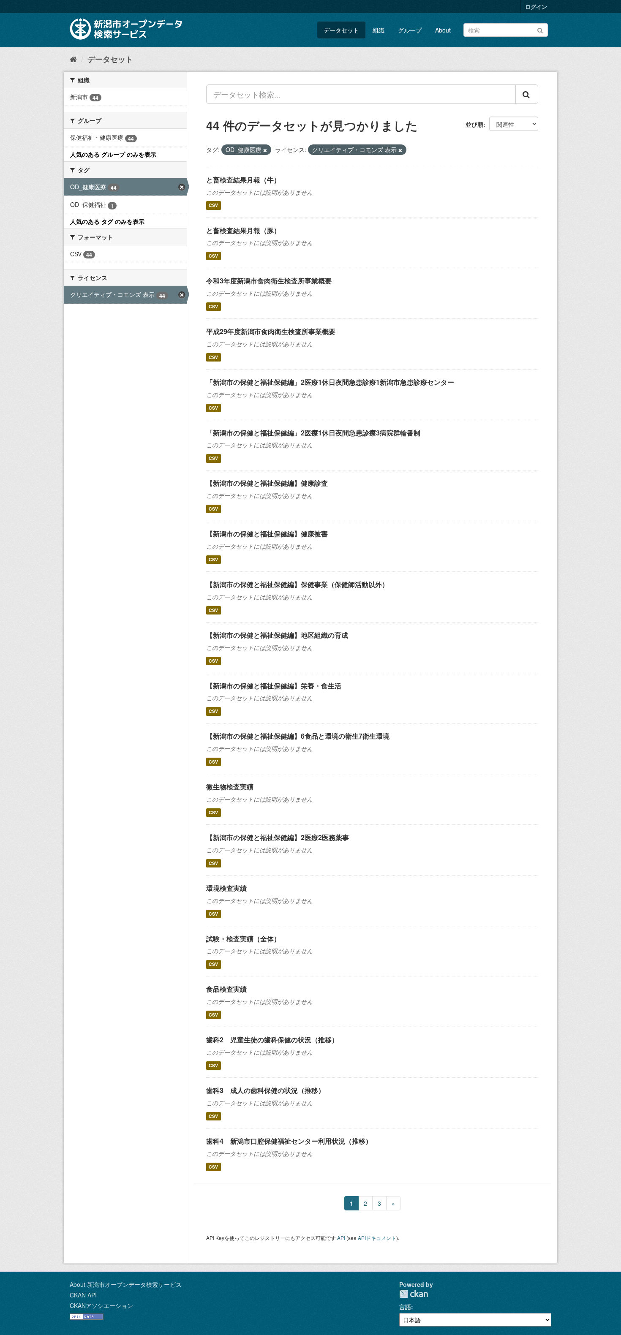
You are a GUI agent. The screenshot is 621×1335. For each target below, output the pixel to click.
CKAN (413, 1293)
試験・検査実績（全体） (243, 938)
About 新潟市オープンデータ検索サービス (126, 1284)
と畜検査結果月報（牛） (243, 180)
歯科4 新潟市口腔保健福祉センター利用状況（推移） (289, 1141)
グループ (410, 30)
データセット (341, 30)
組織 (378, 30)
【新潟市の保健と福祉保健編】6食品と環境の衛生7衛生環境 (297, 736)
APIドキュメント (377, 1237)
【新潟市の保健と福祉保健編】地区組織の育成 (277, 635)
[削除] (265, 150)
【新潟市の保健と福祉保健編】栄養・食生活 (273, 686)
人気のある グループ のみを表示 (113, 154)
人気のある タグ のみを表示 (107, 221)
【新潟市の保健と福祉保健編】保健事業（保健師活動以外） (297, 584)
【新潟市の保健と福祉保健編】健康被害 (267, 533)
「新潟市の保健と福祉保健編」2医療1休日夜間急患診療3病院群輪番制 (313, 433)
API (341, 1237)
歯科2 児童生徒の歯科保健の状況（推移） (272, 1039)
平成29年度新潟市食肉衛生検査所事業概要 (270, 331)
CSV (213, 205)
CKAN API (83, 1295)
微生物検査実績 (229, 786)
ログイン (536, 7)
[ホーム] (73, 58)
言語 (405, 1306)
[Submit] (540, 29)
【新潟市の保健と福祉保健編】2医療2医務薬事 (277, 837)
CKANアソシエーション (101, 1305)
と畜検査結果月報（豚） (243, 230)
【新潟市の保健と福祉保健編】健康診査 (267, 483)
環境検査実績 (226, 888)
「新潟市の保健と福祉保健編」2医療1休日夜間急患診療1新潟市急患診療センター (330, 382)
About (443, 30)
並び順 (474, 124)
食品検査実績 (226, 989)
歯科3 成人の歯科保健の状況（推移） (265, 1090)
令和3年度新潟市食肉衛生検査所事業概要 (269, 280)
